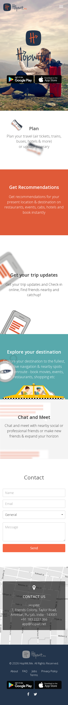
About (14, 671)
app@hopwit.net (34, 624)
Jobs (34, 671)
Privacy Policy (49, 671)
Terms (34, 675)
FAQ (24, 671)
